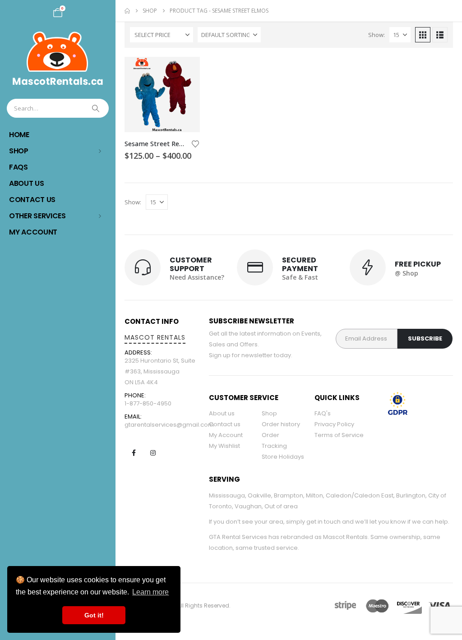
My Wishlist (224, 446)
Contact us (224, 424)
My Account (33, 232)
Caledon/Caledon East (359, 495)
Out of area (281, 506)
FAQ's (322, 413)
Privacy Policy (334, 424)
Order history (281, 424)
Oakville (259, 495)
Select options (185, 72)
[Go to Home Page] (127, 10)
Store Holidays (283, 456)
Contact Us (32, 199)
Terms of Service (339, 435)
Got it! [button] (94, 615)
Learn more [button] (150, 592)
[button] (422, 34)
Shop (18, 151)
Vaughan (248, 506)
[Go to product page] (162, 94)
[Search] (96, 108)
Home (19, 134)
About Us (26, 183)
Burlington (410, 495)
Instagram (153, 453)
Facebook (133, 453)
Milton (314, 495)
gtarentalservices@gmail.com (169, 424)
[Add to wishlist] (195, 143)
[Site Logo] (58, 58)
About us (222, 413)
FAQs (18, 167)
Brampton (288, 495)
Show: (376, 35)
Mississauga (227, 495)
